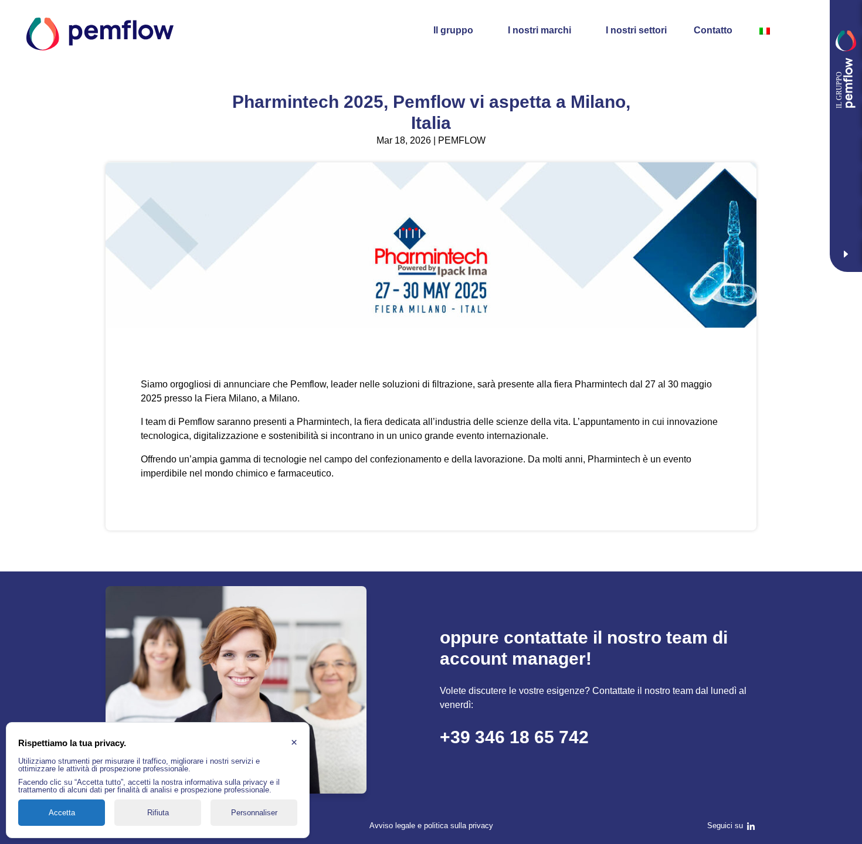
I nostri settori (636, 30)
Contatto (713, 30)
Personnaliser (254, 812)
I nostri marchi (539, 30)
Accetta (62, 812)
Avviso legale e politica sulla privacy (431, 825)
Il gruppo (453, 30)
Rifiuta (158, 812)
